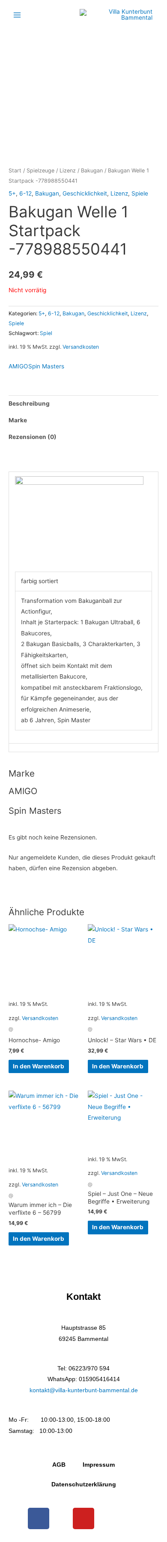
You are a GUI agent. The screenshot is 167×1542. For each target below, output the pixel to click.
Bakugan (92, 170)
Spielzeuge (40, 170)
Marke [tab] (18, 420)
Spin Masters (46, 366)
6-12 (25, 193)
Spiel (46, 333)
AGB (59, 1465)
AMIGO (18, 366)
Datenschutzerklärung (83, 1484)
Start (15, 170)
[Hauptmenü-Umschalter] (17, 14)
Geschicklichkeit (85, 193)
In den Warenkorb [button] (38, 1066)
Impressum (99, 1465)
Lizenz (68, 170)
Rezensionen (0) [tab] (33, 436)
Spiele (139, 193)
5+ (12, 193)
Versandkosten (81, 347)
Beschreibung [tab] (29, 403)
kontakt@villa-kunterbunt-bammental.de (84, 1390)
